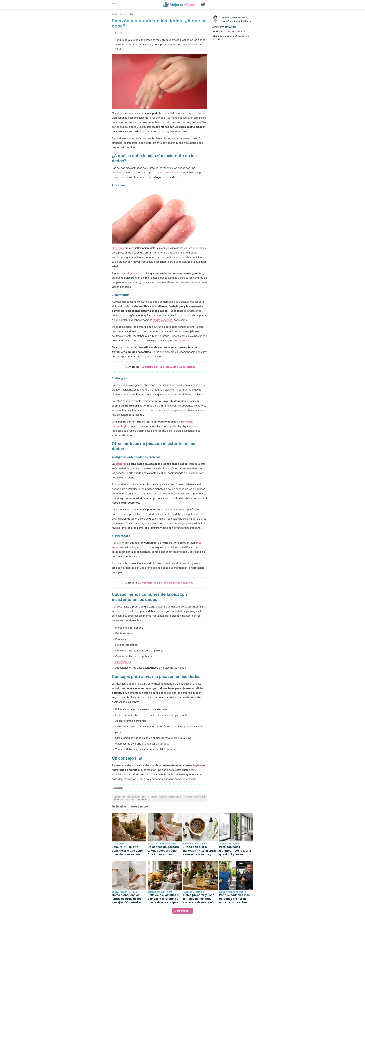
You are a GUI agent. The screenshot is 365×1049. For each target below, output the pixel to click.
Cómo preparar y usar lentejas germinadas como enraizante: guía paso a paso (198, 898)
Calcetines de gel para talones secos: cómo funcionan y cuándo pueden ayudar (163, 850)
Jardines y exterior (229, 844)
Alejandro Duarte (243, 21)
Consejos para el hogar (195, 844)
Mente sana (118, 844)
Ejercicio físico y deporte (232, 892)
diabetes (120, 463)
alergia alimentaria (167, 172)
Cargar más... (182, 910)
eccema (119, 248)
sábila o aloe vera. (183, 340)
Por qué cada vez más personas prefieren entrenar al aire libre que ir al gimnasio (236, 898)
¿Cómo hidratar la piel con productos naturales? (165, 582)
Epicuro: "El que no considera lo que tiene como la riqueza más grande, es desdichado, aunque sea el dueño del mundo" (129, 850)
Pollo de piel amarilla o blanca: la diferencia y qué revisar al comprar (163, 898)
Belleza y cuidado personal (162, 844)
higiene (197, 765)
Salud (114, 14)
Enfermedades (126, 14)
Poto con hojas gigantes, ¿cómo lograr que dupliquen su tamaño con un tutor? (235, 850)
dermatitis (117, 172)
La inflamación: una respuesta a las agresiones (168, 366)
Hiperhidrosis (123, 661)
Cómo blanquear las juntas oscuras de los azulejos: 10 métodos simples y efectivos (126, 898)
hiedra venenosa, (163, 319)
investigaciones (131, 273)
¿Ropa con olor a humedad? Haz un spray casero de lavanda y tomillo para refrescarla (200, 850)
